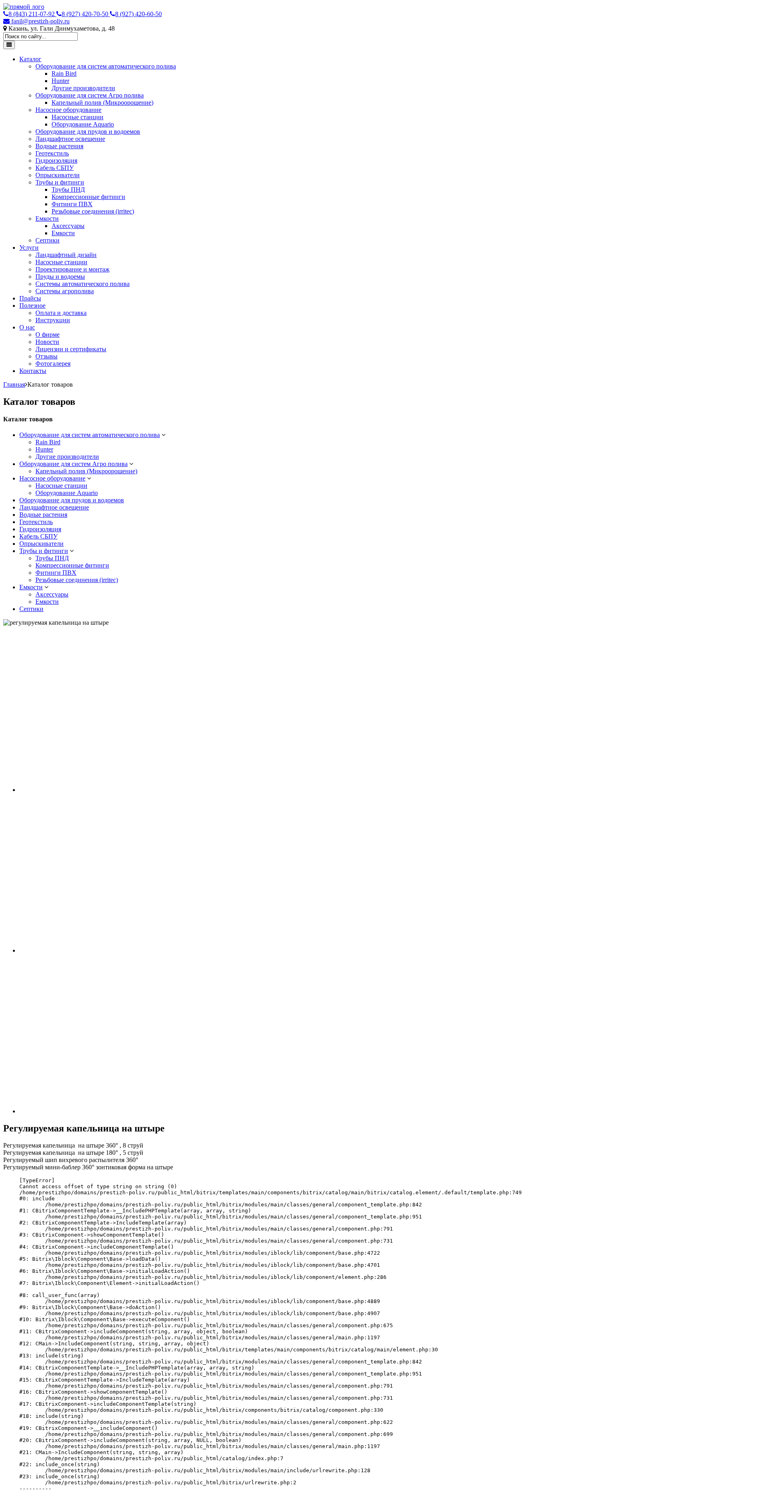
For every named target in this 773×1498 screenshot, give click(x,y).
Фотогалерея (52, 363)
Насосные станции (77, 117)
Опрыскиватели (57, 175)
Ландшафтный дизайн (66, 254)
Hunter (60, 80)
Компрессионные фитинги (88, 196)
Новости (47, 341)
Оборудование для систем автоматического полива (105, 66)
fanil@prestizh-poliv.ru (40, 21)
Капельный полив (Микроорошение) (102, 102)
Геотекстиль (52, 153)
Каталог (30, 59)
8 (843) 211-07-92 (32, 13)
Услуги (29, 247)
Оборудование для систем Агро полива (89, 95)
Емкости (47, 218)
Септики (47, 240)
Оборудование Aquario (83, 124)
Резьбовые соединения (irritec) (93, 211)
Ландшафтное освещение (70, 138)
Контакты (32, 370)
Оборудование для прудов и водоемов (87, 131)
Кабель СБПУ (54, 167)
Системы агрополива (64, 291)
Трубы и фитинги (59, 182)
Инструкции (52, 320)
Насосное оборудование (68, 109)
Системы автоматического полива (82, 283)
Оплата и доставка (61, 312)
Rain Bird (64, 73)
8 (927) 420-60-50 (138, 13)
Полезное (32, 305)
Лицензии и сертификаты (70, 349)
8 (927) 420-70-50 (86, 13)
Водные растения (59, 146)
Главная (14, 384)
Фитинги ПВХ (72, 204)
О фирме (47, 334)
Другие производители (83, 88)
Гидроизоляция (56, 160)
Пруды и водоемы (60, 276)
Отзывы (46, 356)
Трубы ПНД (68, 189)
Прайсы (30, 298)
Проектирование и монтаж (72, 269)
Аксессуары (68, 225)
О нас (27, 327)
